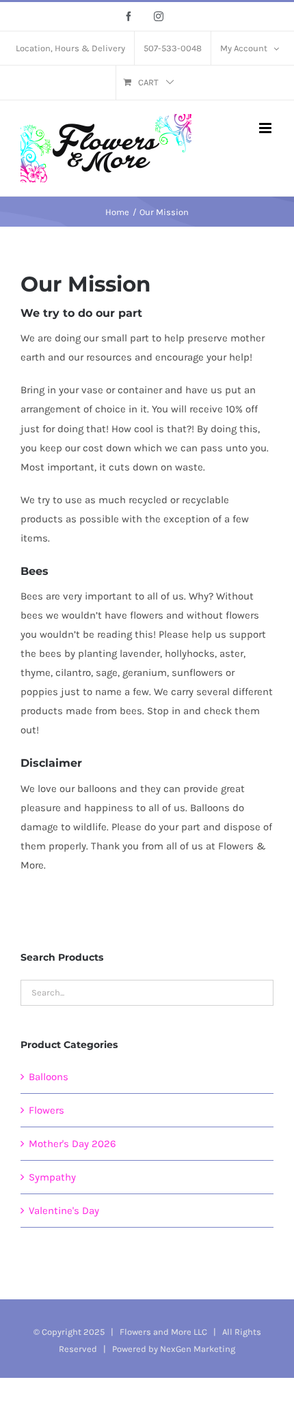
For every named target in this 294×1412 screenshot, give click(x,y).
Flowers (46, 1110)
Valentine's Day (64, 1210)
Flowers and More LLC (163, 1332)
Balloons (48, 1077)
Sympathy (52, 1177)
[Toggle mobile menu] (266, 128)
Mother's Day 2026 (72, 1144)
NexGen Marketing (197, 1349)
